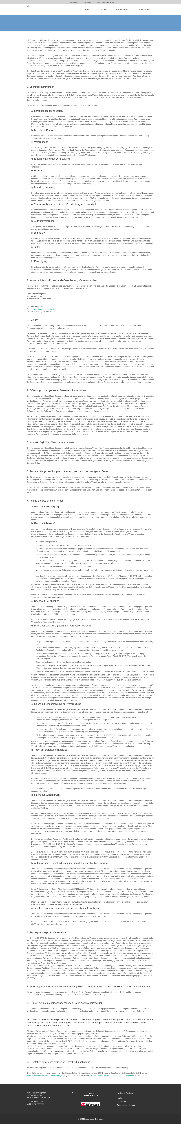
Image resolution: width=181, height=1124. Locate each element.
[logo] (37, 9)
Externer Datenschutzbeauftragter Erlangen (45, 1075)
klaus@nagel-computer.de (44, 309)
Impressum (121, 1101)
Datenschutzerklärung (126, 1105)
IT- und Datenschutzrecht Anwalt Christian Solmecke (112, 1075)
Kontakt (120, 1098)
